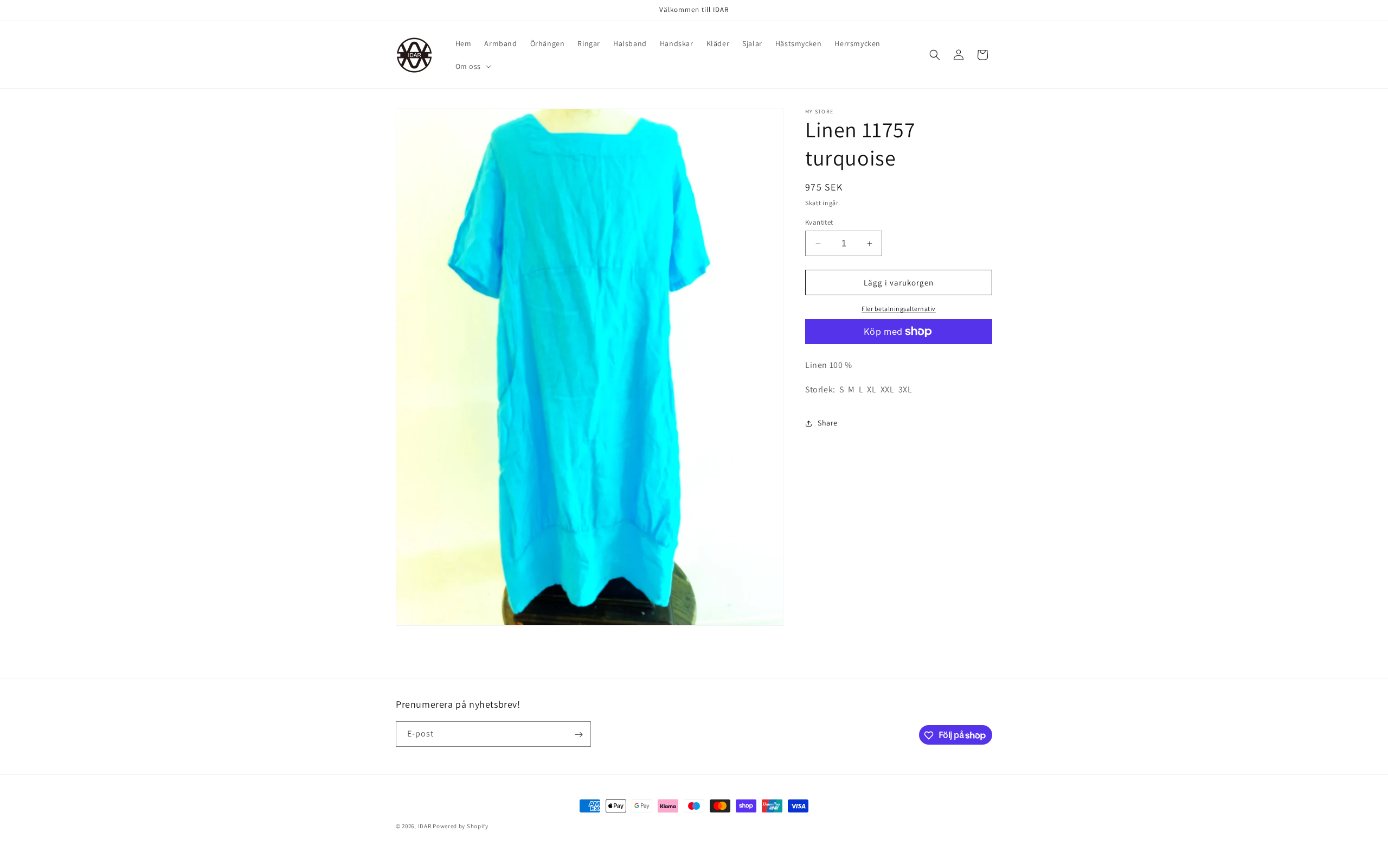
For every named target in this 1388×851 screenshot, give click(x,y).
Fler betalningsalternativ (899, 308)
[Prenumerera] (578, 734)
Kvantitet (819, 222)
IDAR (425, 826)
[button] (472, 66)
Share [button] (828, 423)
